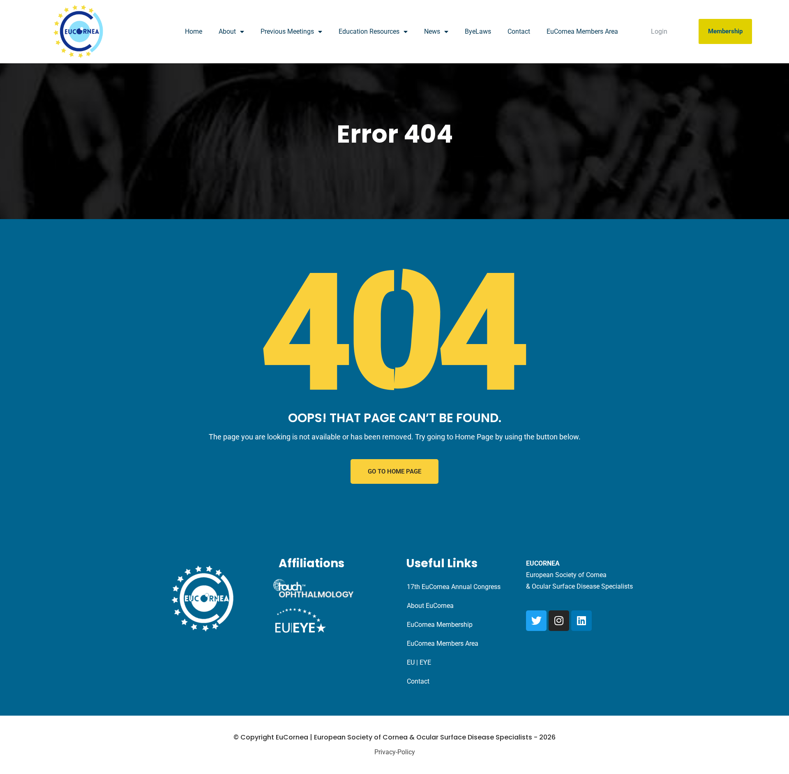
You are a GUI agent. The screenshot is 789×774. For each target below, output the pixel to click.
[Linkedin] (581, 620)
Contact (519, 31)
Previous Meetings (287, 31)
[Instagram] (559, 620)
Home (193, 31)
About (227, 31)
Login (659, 31)
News (432, 31)
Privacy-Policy (394, 752)
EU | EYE (419, 662)
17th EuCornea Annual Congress (454, 587)
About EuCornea (430, 606)
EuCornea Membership (440, 624)
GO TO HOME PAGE (394, 471)
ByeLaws (478, 31)
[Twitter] (536, 620)
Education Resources (369, 31)
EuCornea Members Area (582, 31)
